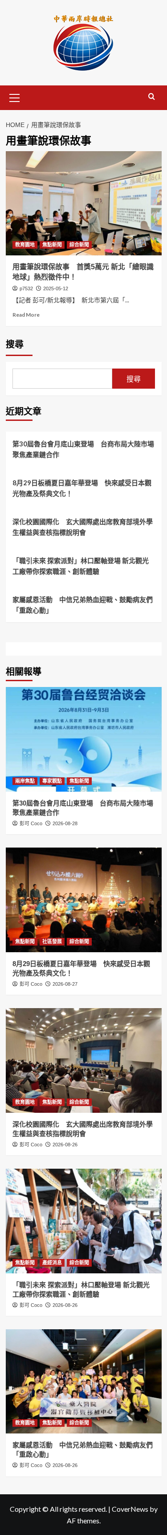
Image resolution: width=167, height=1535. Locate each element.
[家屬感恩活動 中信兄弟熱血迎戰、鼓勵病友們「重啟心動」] (84, 1381)
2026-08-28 (65, 823)
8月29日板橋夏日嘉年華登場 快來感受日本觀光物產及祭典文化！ (81, 488)
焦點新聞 (52, 244)
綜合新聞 (79, 244)
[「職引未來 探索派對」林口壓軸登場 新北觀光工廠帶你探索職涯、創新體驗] (84, 1221)
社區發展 (52, 941)
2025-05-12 (55, 288)
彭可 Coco (31, 823)
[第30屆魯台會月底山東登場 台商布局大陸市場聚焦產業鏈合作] (84, 739)
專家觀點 (52, 781)
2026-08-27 (65, 984)
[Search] (151, 97)
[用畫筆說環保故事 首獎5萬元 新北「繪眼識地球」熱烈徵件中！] (84, 203)
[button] (15, 96)
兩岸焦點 (25, 781)
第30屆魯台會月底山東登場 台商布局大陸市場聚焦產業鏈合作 (83, 449)
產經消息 (52, 1262)
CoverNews (130, 1509)
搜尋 (15, 344)
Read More (26, 314)
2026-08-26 (65, 1144)
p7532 (26, 288)
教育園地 (25, 244)
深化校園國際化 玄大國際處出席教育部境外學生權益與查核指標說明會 (82, 526)
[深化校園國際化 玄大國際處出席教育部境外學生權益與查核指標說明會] (84, 1060)
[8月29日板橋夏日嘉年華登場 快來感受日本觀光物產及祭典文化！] (84, 900)
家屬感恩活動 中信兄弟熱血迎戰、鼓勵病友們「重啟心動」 (82, 604)
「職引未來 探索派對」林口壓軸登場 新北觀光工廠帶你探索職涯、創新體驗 (80, 565)
